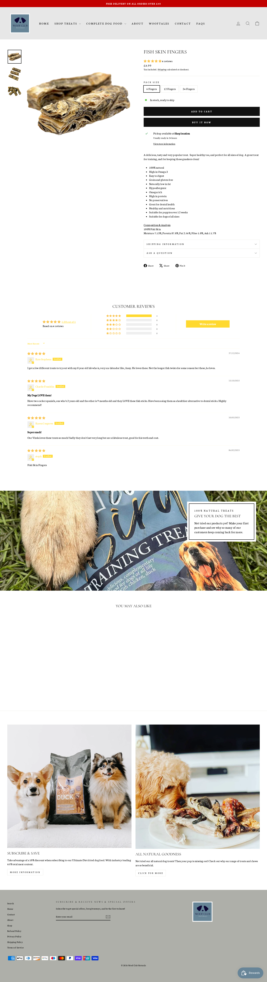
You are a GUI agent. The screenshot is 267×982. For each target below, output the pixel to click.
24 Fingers (189, 89)
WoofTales (159, 23)
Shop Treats (66, 23)
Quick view (37, 673)
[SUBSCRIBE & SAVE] (69, 786)
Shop (9, 925)
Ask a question (160, 252)
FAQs (200, 23)
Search (10, 903)
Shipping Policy (15, 941)
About (137, 23)
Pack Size (152, 82)
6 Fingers (151, 89)
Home (44, 23)
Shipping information (165, 244)
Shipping (162, 69)
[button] (153, 61)
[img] (36, 353)
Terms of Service (15, 947)
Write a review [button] (208, 324)
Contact (183, 23)
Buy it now (201, 122)
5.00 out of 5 (69, 322)
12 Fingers (170, 89)
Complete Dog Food (105, 23)
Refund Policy (14, 930)
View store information (164, 143)
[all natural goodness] (197, 787)
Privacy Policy (14, 936)
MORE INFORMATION (25, 872)
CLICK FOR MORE (150, 873)
